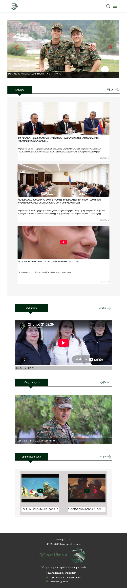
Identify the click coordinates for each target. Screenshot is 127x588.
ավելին (111, 89)
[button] (110, 47)
